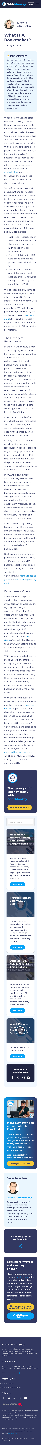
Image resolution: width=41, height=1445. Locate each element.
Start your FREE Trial (20, 1164)
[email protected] (13, 1373)
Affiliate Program (8, 1383)
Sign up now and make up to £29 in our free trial (20, 1307)
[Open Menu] (37, 4)
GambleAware (13, 1433)
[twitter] (17, 1077)
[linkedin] (14, 1398)
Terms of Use (23, 1438)
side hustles (22, 1277)
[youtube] (28, 1077)
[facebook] (12, 1077)
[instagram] (23, 1077)
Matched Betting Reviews (11, 1387)
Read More (17, 884)
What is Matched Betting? (20, 1316)
